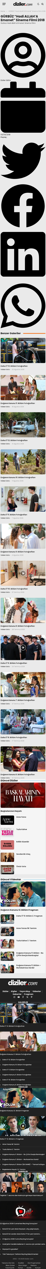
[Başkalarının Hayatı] (23, 795)
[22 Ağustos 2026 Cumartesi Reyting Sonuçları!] (23, 1211)
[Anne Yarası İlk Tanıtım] (7, 931)
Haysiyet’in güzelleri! (10, 1249)
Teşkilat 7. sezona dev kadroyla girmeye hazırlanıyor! (21, 1195)
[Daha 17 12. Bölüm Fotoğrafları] (23, 424)
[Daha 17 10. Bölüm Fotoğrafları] (23, 573)
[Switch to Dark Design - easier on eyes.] (38, 4)
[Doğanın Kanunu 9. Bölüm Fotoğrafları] (23, 536)
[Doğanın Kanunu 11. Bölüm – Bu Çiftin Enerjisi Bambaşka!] (7, 956)
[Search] (42, 4)
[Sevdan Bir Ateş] (7, 857)
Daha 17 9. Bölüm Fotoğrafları (14, 663)
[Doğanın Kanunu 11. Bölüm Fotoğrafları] (23, 387)
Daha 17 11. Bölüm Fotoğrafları (14, 514)
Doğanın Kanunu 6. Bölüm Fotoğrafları (18, 774)
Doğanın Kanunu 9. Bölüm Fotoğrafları (18, 552)
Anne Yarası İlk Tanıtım (26, 928)
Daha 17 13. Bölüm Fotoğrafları (14, 366)
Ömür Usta (21, 866)
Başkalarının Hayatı (11, 811)
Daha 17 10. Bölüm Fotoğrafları (14, 589)
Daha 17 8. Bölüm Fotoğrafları (14, 737)
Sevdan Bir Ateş (23, 854)
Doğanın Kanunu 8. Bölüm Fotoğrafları (18, 626)
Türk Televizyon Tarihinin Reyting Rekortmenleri (20, 1254)
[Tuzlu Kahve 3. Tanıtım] (7, 943)
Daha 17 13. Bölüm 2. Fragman (29, 916)
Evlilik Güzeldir (22, 841)
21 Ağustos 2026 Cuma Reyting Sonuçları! (18, 1239)
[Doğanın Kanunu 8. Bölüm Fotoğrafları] (23, 610)
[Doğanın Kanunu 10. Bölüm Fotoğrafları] (23, 461)
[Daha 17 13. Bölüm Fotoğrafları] (23, 350)
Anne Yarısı (21, 817)
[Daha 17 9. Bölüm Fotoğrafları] (23, 647)
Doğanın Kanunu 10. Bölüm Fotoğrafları (18, 477)
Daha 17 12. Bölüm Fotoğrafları (14, 440)
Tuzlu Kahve (21, 829)
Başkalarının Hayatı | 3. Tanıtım (14, 1169)
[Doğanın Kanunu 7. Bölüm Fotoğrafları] (23, 684)
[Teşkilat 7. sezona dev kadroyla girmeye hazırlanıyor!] (23, 1182)
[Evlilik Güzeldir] (7, 845)
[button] (23, 161)
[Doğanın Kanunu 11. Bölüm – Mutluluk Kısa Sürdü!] (7, 968)
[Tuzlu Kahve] (7, 832)
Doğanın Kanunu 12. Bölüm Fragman (19, 910)
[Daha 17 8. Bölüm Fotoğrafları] (23, 721)
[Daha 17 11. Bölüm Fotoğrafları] (23, 498)
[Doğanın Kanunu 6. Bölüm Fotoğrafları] (23, 758)
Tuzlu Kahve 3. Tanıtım (26, 940)
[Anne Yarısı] (7, 820)
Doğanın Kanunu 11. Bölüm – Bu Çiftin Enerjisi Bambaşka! (29, 954)
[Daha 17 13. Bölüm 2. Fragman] (7, 919)
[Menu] (4, 4)
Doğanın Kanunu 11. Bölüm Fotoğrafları (18, 403)
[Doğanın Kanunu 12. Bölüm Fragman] (23, 894)
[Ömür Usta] (7, 869)
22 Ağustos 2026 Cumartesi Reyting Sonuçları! (19, 1223)
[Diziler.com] (23, 4)
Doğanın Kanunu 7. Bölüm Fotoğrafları (18, 700)
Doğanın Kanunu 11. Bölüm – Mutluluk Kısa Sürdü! (28, 966)
